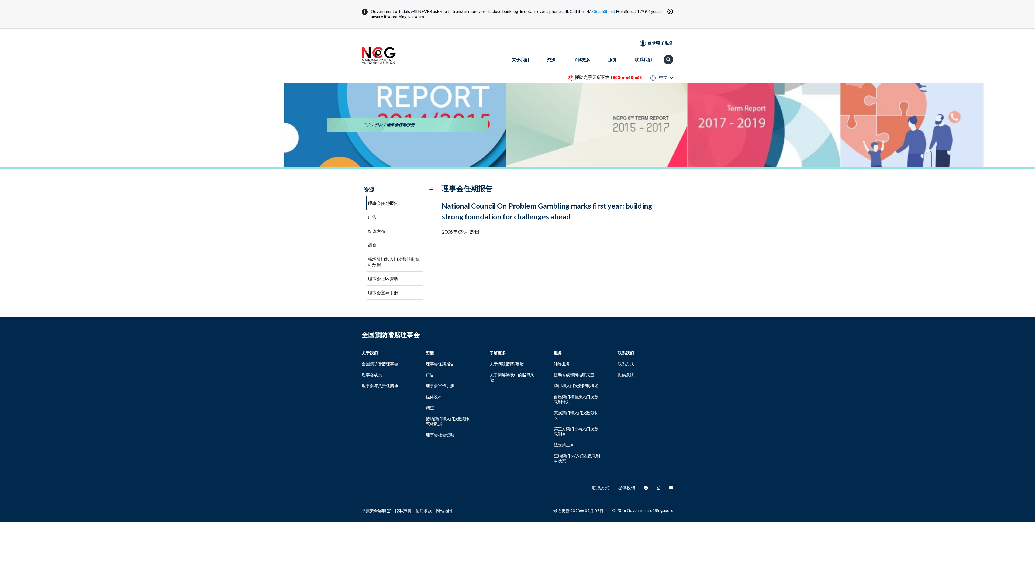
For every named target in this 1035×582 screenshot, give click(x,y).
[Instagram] (658, 487)
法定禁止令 (564, 444)
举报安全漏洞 (374, 510)
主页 (367, 124)
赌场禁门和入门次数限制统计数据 (394, 262)
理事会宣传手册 (440, 385)
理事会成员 (372, 374)
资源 (379, 124)
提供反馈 (626, 374)
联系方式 (626, 363)
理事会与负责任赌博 (380, 385)
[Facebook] (646, 487)
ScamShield (604, 11)
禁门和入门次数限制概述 (576, 385)
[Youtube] (671, 487)
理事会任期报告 (383, 203)
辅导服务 (562, 363)
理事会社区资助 (383, 278)
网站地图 (444, 510)
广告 (372, 217)
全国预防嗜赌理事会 (380, 363)
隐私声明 (403, 510)
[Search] (668, 59)
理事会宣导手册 (383, 292)
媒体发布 (376, 231)
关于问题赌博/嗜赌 (507, 363)
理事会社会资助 (440, 434)
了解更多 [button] (582, 59)
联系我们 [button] (643, 59)
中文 (662, 77)
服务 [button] (612, 59)
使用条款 (424, 510)
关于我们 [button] (520, 59)
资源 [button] (551, 59)
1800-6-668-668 (626, 77)
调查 (372, 245)
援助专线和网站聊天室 (574, 374)
